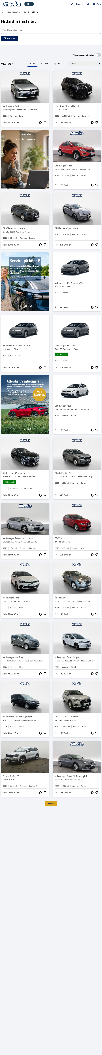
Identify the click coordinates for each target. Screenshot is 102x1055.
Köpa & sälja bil (13, 12)
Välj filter (11, 38)
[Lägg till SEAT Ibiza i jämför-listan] (92, 554)
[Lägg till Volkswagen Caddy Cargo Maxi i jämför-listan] (40, 733)
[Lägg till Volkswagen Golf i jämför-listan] (40, 122)
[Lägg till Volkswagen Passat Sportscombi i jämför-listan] (40, 554)
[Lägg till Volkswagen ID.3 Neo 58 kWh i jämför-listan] (92, 307)
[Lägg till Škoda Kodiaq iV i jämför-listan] (92, 495)
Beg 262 (56, 63)
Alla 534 (32, 63)
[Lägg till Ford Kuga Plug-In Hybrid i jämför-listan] (92, 122)
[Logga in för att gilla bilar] (45, 122)
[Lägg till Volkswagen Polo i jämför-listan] (92, 430)
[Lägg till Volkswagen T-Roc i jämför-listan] (92, 185)
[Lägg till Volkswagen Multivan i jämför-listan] (40, 673)
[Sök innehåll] (88, 4)
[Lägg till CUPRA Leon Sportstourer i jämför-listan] (92, 245)
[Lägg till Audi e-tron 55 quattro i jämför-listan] (40, 495)
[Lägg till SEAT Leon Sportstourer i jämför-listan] (40, 245)
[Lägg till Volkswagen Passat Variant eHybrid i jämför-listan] (92, 792)
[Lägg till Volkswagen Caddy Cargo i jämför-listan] (92, 673)
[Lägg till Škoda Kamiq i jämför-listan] (92, 614)
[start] (2, 12)
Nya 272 (44, 63)
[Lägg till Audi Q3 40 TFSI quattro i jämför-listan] (92, 733)
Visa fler (51, 803)
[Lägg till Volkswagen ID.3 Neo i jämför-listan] (92, 367)
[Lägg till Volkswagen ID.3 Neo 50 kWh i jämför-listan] (40, 367)
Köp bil (26, 12)
